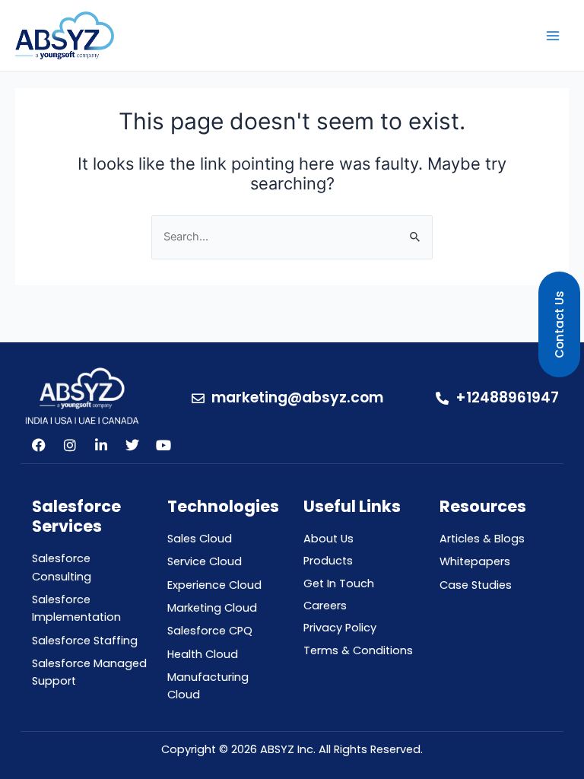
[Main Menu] (553, 36)
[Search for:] (292, 236)
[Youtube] (163, 445)
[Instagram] (70, 445)
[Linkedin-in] (101, 445)
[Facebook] (38, 445)
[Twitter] (132, 445)
